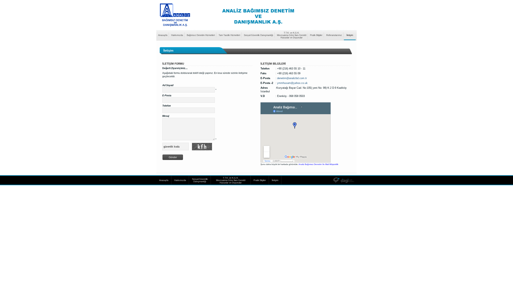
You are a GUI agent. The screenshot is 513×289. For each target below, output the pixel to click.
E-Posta (166, 95)
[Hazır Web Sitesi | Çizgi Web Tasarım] (345, 180)
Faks (263, 73)
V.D (263, 96)
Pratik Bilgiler (316, 35)
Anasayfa (162, 35)
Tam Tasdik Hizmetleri (229, 35)
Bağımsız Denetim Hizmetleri (201, 35)
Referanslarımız (334, 35)
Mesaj (165, 116)
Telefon (166, 105)
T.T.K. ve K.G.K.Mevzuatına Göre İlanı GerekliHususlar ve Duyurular (291, 35)
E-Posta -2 (267, 82)
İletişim (349, 35)
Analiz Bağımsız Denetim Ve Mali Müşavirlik (318, 164)
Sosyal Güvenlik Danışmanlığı (258, 35)
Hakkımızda (177, 35)
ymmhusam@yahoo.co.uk (292, 82)
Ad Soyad (167, 85)
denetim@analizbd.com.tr (292, 78)
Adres (264, 87)
